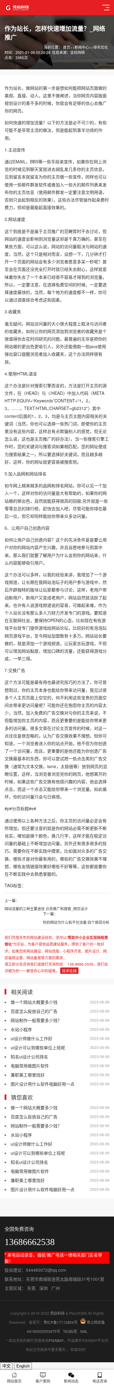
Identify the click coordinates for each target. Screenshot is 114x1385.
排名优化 (100, 47)
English (22, 1366)
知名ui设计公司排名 (29, 1057)
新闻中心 (81, 47)
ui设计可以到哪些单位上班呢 (38, 1047)
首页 (66, 47)
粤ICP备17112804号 (60, 1322)
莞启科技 (57, 1313)
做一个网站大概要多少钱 (34, 1002)
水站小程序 (21, 1029)
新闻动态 (71, 1380)
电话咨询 (99, 1380)
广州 (55, 1288)
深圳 (43, 1288)
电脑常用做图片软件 (30, 1066)
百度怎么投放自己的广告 (34, 1011)
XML (84, 1331)
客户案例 (43, 1380)
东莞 (31, 1288)
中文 (6, 1366)
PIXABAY (56, 1340)
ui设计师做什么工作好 (31, 1038)
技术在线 (69, 970)
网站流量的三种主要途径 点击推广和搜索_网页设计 (46, 908)
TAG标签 (70, 1331)
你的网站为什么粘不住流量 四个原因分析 (76, 922)
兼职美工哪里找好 (28, 1075)
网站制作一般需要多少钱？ (36, 1020)
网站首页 (14, 1380)
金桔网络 (77, 52)
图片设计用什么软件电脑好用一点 (42, 1084)
